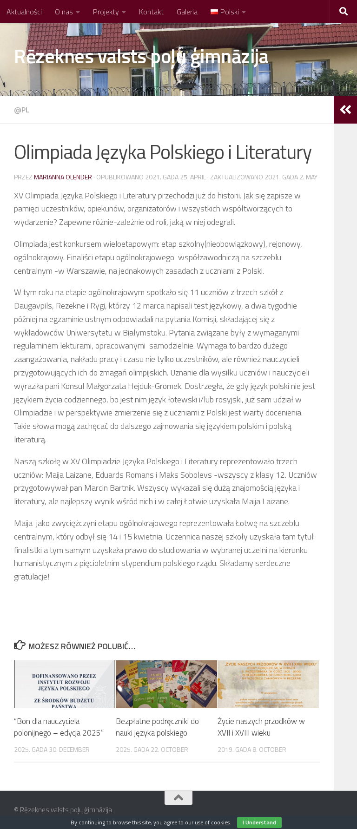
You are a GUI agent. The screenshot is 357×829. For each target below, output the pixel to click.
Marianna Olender (63, 177)
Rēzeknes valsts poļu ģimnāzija (141, 56)
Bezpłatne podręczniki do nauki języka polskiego (157, 727)
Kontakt (151, 11)
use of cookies (212, 822)
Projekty (106, 11)
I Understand (259, 822)
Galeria (187, 11)
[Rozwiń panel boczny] (345, 110)
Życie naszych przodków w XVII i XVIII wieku (261, 727)
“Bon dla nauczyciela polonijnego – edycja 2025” (59, 727)
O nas (64, 11)
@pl (21, 109)
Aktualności (24, 11)
